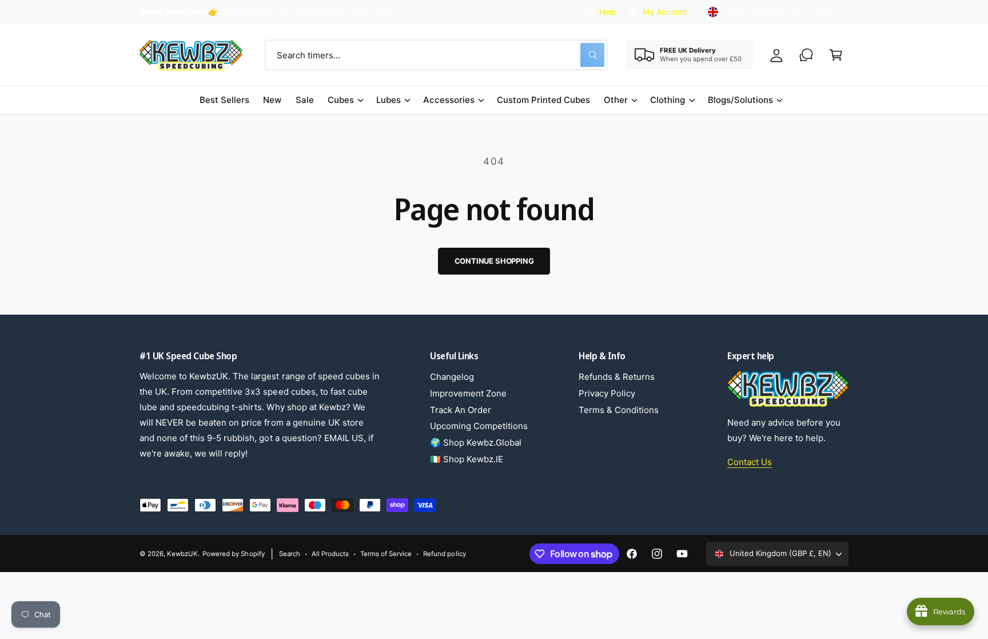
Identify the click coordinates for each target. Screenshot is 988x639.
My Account (665, 12)
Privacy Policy (607, 393)
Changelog (452, 376)
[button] (836, 55)
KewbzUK (182, 554)
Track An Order (460, 409)
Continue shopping (494, 260)
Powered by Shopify (233, 554)
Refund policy (444, 554)
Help (607, 12)
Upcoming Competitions (479, 425)
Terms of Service (386, 554)
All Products (330, 554)
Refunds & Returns (617, 376)
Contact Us (749, 462)
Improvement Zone (468, 393)
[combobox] (436, 55)
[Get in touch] (806, 55)
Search (289, 554)
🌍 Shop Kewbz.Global (475, 442)
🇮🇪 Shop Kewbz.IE (466, 459)
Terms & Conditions (619, 409)
